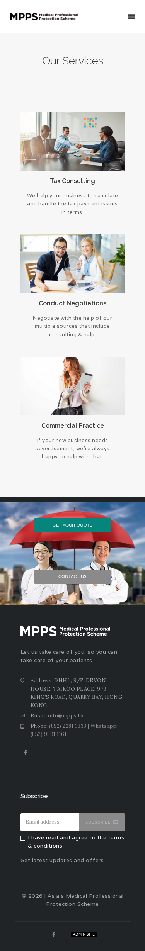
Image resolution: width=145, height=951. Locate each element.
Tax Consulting (72, 181)
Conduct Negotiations (72, 303)
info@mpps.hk (66, 715)
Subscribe (98, 822)
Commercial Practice (72, 425)
